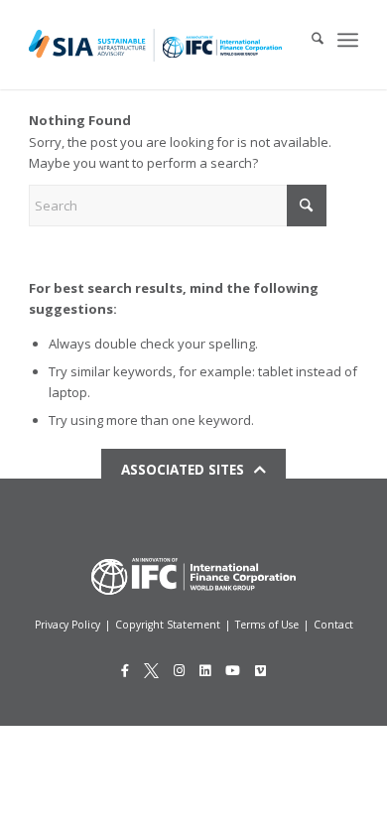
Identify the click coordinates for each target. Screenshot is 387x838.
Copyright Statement (167, 624)
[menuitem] (307, 39)
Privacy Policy (67, 624)
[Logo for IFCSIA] (155, 44)
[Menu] (347, 40)
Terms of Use (267, 624)
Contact (333, 624)
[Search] (307, 39)
